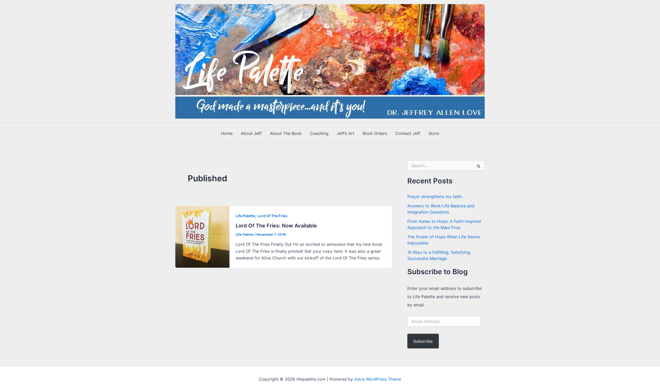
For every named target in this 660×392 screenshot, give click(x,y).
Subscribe (423, 341)
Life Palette (245, 216)
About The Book (286, 133)
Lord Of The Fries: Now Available (276, 226)
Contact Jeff (407, 133)
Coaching (319, 133)
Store (433, 133)
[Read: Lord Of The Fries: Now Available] (202, 236)
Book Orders (375, 133)
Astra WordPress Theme (377, 379)
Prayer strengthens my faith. (435, 196)
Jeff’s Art (345, 133)
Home (227, 133)
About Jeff (251, 133)
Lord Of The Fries (272, 216)
